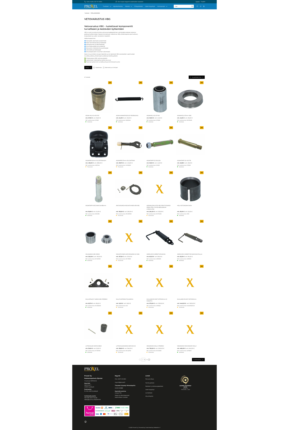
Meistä (127, 6)
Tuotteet (106, 6)
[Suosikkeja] (197, 6)
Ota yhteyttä (149, 396)
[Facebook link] (85, 422)
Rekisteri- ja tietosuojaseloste (154, 386)
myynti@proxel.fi (120, 382)
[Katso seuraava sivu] (149, 359)
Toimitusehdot (149, 383)
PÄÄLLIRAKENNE (95, 13)
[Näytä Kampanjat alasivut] (166, 6)
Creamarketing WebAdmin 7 (152, 427)
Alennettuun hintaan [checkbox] (111, 67)
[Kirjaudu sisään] (200, 6)
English (203, 1)
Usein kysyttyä (150, 6)
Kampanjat (161, 6)
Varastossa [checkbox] (98, 67)
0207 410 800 (122, 379)
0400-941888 (119, 388)
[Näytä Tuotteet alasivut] (110, 6)
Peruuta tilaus (149, 379)
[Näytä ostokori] (204, 6)
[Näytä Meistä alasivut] (131, 6)
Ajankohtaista (118, 6)
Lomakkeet (148, 393)
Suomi (198, 1)
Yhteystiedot (138, 6)
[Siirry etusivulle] (91, 6)
